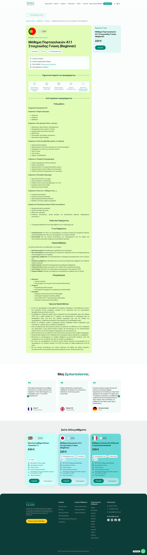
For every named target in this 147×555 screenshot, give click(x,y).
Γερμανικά (93, 529)
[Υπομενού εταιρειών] (66, 4)
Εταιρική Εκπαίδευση (80, 509)
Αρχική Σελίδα (48, 3)
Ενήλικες (56, 3)
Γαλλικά (93, 532)
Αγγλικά (93, 507)
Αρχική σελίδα (30, 21)
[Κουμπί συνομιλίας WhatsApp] (143, 551)
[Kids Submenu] (81, 4)
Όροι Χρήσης (61, 521)
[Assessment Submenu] (75, 4)
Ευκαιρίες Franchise (63, 512)
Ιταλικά (93, 524)
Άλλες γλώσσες (95, 537)
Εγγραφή (100, 47)
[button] (28, 396)
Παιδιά (78, 3)
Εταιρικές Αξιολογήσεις (81, 506)
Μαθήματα (40, 21)
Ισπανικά (93, 513)
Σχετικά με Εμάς (62, 506)
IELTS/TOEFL (94, 510)
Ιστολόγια (85, 3)
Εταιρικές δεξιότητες (80, 512)
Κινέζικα (93, 516)
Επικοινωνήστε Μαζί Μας (95, 3)
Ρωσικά (93, 526)
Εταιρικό (63, 3)
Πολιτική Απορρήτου (63, 515)
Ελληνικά (93, 518)
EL (119, 3)
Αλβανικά (93, 535)
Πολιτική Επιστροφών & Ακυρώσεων (65, 518)
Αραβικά (93, 521)
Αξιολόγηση (71, 3)
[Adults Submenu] (59, 4)
